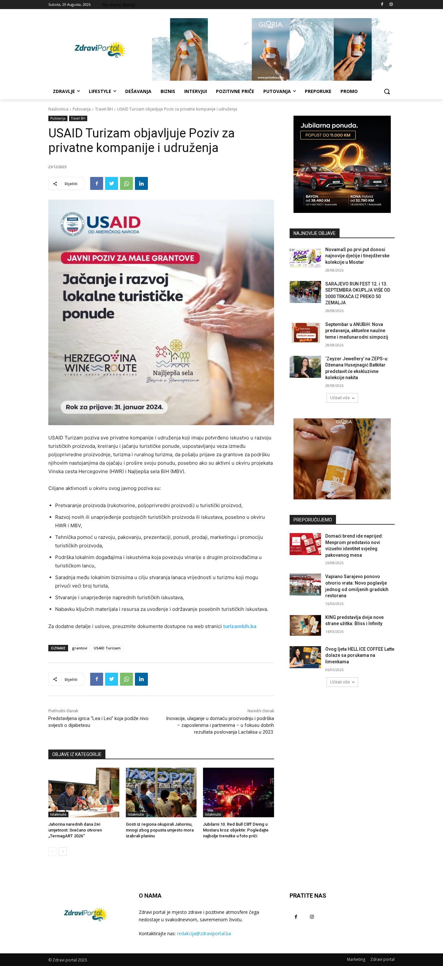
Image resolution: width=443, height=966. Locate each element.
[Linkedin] (141, 183)
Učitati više (340, 398)
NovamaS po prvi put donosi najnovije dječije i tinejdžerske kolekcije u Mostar (357, 256)
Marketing (356, 959)
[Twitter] (111, 183)
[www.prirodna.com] (342, 458)
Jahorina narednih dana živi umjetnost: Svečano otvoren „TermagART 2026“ (75, 830)
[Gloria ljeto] (273, 49)
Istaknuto (58, 814)
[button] (387, 91)
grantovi (79, 648)
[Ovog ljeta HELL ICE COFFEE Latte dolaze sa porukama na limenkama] (305, 657)
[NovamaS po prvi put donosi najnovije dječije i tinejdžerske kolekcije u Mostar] (305, 258)
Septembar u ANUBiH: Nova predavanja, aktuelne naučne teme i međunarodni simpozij (356, 331)
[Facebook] (382, 4)
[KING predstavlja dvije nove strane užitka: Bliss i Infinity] (305, 625)
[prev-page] (52, 851)
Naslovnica (58, 109)
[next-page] (63, 851)
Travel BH (104, 109)
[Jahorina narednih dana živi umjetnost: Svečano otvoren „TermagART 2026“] (83, 792)
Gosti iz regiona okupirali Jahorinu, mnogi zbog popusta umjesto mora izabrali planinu (160, 830)
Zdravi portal (382, 959)
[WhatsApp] (126, 183)
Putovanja (82, 109)
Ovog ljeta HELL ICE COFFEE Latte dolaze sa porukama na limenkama (359, 655)
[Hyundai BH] (342, 164)
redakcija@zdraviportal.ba (204, 933)
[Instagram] (391, 4)
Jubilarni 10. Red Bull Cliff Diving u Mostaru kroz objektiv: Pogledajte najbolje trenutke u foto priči (236, 830)
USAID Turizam (107, 648)
